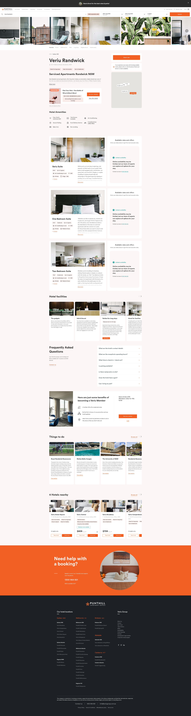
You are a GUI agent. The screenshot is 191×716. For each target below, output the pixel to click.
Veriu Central (81, 514)
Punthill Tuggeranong (100, 665)
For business (47, 9)
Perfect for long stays (110, 318)
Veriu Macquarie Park (62, 654)
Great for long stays (55, 69)
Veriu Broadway (108, 514)
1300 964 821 (125, 171)
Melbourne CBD (80, 622)
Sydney (59, 618)
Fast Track (120, 624)
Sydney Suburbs (61, 642)
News (119, 628)
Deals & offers (25, 9)
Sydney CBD (56, 54)
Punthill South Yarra (80, 634)
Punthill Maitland (61, 665)
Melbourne (80, 618)
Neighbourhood (84, 47)
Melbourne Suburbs (80, 648)
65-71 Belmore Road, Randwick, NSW (61, 64)
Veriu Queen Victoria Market (83, 640)
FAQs (70, 47)
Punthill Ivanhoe (80, 666)
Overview (51, 47)
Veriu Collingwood (80, 637)
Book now (127, 57)
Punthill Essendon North (81, 663)
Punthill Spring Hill (99, 628)
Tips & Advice (121, 626)
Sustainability (121, 630)
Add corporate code (93, 14)
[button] (186, 9)
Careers (119, 623)
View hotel (56, 535)
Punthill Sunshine (80, 675)
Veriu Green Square (58, 514)
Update (180, 14)
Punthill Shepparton (81, 686)
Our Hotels (17, 9)
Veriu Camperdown (135, 514)
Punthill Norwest (61, 645)
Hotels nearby (93, 47)
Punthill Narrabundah (100, 659)
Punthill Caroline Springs (82, 654)
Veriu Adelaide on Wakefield (102, 645)
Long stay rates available (83, 523)
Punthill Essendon (80, 660)
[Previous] (4, 31)
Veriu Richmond (80, 643)
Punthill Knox (79, 669)
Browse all (134, 437)
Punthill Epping (79, 657)
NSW (50, 54)
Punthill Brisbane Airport (101, 625)
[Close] (188, 3)
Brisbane (98, 618)
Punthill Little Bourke (81, 628)
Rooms (56, 47)
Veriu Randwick (61, 637)
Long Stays (76, 47)
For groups (39, 9)
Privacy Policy (81, 707)
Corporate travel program (124, 637)
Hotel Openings (121, 632)
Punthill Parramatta (61, 648)
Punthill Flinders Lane (81, 625)
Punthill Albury (60, 662)
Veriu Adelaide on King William (102, 642)
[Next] (186, 31)
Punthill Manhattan (80, 631)
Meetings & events (56, 9)
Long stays (32, 9)
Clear (85, 14)
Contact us (78, 704)
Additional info (64, 47)
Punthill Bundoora (80, 651)
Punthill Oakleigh (80, 672)
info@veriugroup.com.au (108, 704)
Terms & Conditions (90, 707)
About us (120, 621)
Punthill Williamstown (81, 678)
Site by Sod (110, 707)
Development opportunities (124, 635)
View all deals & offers (54, 105)
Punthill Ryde (60, 651)
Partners (120, 633)
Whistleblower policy (101, 707)
